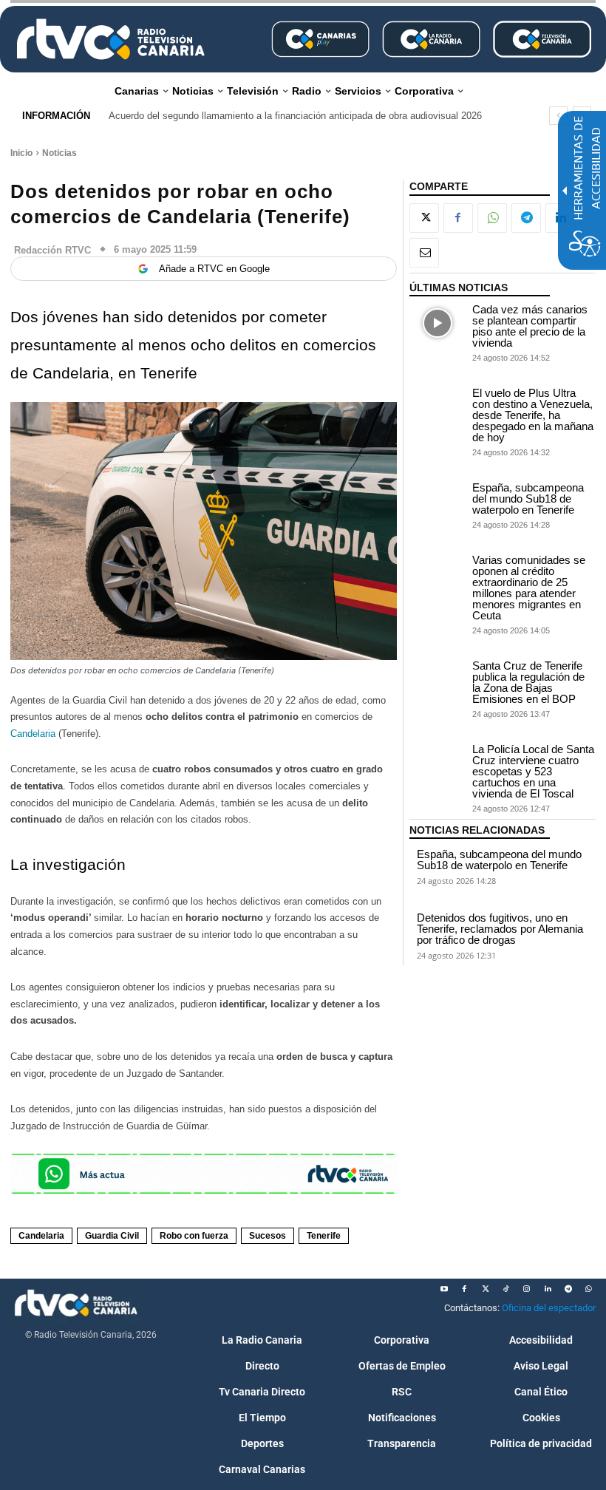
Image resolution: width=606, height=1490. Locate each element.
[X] (424, 218)
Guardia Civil (112, 1236)
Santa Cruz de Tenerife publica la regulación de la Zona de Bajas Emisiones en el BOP (528, 682)
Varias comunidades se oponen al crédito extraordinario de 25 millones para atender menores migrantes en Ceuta (528, 588)
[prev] (558, 115)
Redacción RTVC (52, 250)
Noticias (59, 153)
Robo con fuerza (194, 1236)
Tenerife (324, 1236)
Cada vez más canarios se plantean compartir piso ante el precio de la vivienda (530, 326)
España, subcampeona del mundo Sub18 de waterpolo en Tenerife (528, 498)
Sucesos (267, 1236)
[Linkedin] (547, 1289)
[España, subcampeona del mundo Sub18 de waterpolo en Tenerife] (437, 501)
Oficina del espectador (549, 1307)
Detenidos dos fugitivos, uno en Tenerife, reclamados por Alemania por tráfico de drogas (500, 928)
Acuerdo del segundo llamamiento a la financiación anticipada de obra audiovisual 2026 (295, 115)
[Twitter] (485, 1289)
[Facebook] (458, 218)
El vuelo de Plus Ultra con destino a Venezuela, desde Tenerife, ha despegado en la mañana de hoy (532, 415)
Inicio (21, 153)
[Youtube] (444, 1289)
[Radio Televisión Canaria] (110, 39)
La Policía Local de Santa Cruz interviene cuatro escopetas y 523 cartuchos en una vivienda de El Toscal (533, 771)
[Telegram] (526, 218)
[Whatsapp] (589, 1289)
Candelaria (34, 733)
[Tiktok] (506, 1289)
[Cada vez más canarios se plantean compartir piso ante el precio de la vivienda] (437, 323)
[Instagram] (527, 1289)
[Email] (424, 253)
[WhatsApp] (492, 218)
